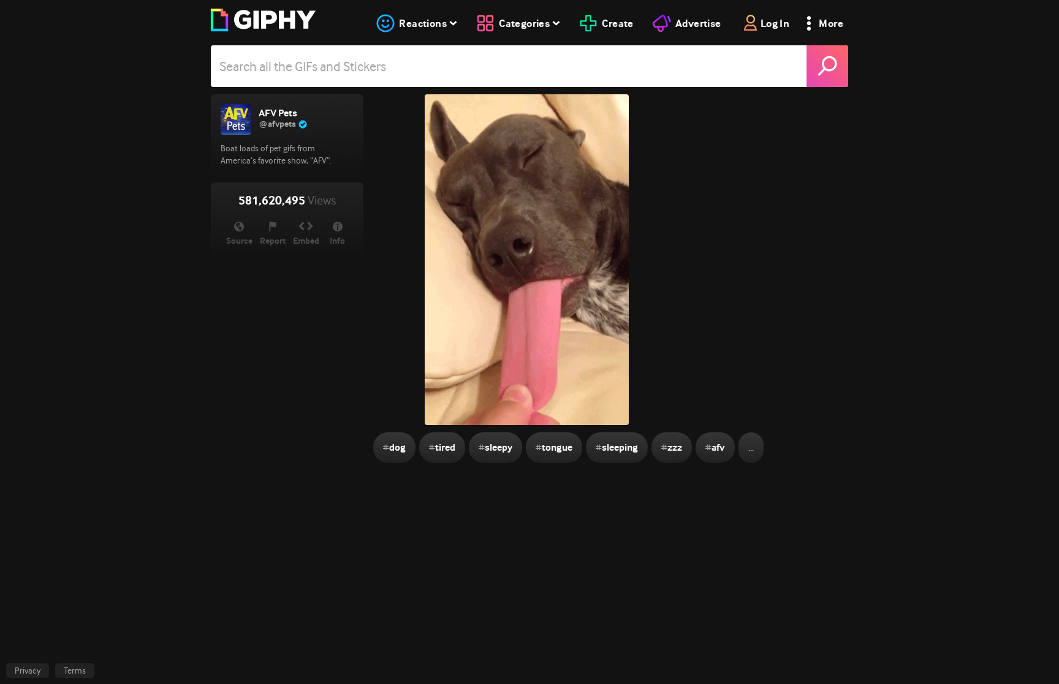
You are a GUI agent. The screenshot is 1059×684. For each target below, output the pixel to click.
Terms (75, 670)
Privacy (27, 670)
